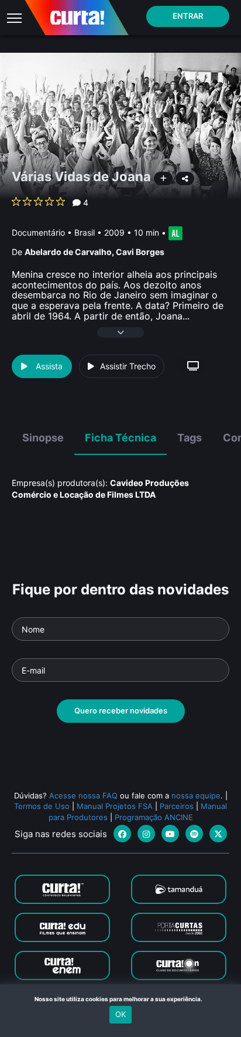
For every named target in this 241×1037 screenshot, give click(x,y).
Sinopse (43, 437)
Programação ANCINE (154, 817)
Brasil (84, 232)
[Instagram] (146, 833)
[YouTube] (170, 833)
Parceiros (177, 806)
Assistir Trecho (128, 366)
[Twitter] (218, 833)
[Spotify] (194, 833)
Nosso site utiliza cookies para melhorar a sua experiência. (121, 998)
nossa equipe (196, 795)
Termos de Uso (42, 806)
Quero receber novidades (120, 710)
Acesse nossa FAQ (83, 795)
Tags (189, 437)
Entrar (188, 16)
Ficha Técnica (120, 437)
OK (120, 1014)
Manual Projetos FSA (115, 806)
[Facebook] (122, 833)
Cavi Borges (140, 252)
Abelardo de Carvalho (68, 252)
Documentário (38, 232)
